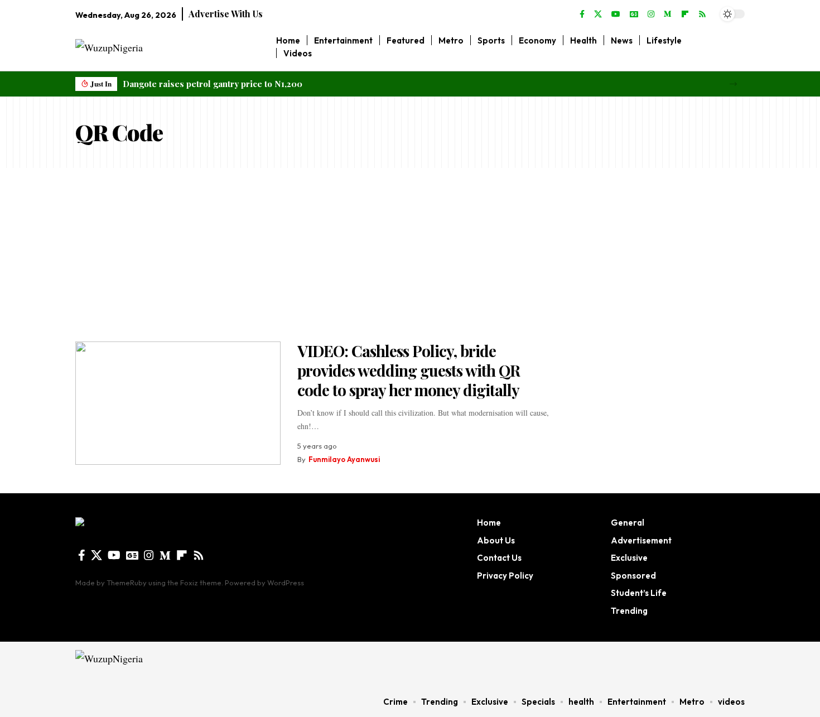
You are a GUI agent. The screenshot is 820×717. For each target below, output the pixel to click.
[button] (733, 84)
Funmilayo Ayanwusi (344, 459)
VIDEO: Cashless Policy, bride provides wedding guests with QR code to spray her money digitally (408, 370)
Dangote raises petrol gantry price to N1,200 (212, 83)
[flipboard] (685, 14)
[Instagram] (651, 14)
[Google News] (634, 14)
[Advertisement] (410, 252)
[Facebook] (582, 14)
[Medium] (667, 14)
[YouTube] (616, 14)
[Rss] (702, 14)
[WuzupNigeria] (145, 664)
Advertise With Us (226, 14)
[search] (736, 46)
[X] (598, 14)
